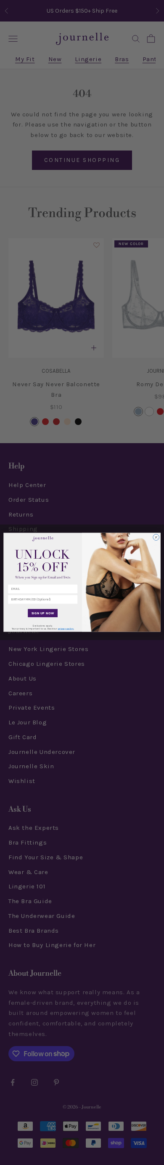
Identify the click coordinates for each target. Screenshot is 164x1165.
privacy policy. (66, 628)
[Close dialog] (156, 537)
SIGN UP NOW (43, 613)
